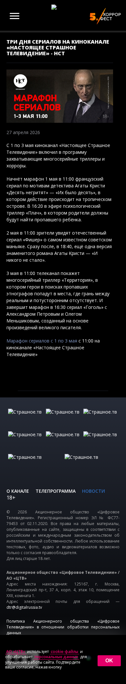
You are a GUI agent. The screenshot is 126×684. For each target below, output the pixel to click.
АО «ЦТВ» (15, 651)
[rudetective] (101, 441)
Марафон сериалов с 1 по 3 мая (42, 341)
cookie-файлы (64, 651)
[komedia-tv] (63, 441)
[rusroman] (34, 463)
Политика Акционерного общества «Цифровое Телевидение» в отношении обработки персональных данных (63, 627)
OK (109, 660)
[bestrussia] (63, 418)
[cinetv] (25, 418)
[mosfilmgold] (25, 441)
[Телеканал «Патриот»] (91, 463)
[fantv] (101, 418)
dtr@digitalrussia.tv (24, 607)
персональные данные (56, 656)
